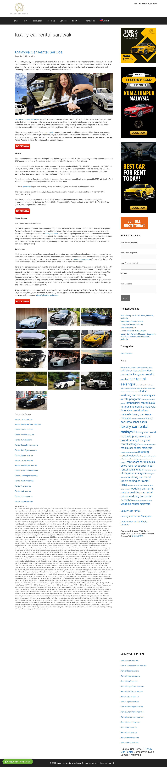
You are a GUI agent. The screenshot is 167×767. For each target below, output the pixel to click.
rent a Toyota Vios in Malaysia (97, 585)
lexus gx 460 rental (58, 554)
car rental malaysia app (83, 524)
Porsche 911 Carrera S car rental (53, 565)
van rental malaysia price (52, 605)
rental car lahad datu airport (54, 589)
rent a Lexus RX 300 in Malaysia (40, 580)
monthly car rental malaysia (129, 452)
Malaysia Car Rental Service (38, 52)
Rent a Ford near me (23, 486)
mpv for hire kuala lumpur (64, 563)
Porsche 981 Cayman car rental (75, 565)
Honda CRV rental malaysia (56, 539)
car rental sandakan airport (57, 526)
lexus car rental (71, 552)
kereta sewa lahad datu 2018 (62, 546)
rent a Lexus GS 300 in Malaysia (99, 576)
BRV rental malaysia (73, 517)
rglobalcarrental (101, 589)
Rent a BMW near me (23, 440)
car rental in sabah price (89, 519)
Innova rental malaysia (36, 541)
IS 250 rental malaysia (68, 541)
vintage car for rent (150, 470)
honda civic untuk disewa (37, 539)
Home (15, 21)
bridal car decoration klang (137, 370)
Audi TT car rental (69, 509)
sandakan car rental (91, 591)
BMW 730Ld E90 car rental (87, 513)
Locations (76, 21)
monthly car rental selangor (38, 563)
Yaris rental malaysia (41, 609)
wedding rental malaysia (135, 503)
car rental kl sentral (51, 522)
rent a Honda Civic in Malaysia (32, 574)
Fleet (25, 21)
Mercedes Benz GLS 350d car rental (27, 561)
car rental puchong (28, 526)
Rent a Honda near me (24, 496)
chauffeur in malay (28, 530)
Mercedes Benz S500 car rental (51, 561)
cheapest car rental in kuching (25, 533)
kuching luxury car (26, 552)
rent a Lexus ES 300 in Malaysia (76, 576)
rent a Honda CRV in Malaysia (54, 574)
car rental (49, 132)
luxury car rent (22, 506)
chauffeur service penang (83, 530)
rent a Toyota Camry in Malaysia (101, 583)
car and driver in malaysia (28, 519)
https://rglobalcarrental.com (47, 295)
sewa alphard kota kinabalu (31, 594)
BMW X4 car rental (90, 515)
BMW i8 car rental (36, 515)
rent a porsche (75, 580)
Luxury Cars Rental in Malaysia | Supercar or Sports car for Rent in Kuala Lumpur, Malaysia (138, 336)
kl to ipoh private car (60, 548)
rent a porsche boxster (88, 580)
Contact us (90, 21)
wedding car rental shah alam (142, 500)
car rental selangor (98, 526)
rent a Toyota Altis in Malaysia (79, 583)
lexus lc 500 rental (72, 554)
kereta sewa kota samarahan (68, 544)
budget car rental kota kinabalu (91, 517)
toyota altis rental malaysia (75, 598)
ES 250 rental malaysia (94, 533)
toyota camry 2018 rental (93, 598)
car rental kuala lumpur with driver (44, 524)
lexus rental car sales (102, 554)
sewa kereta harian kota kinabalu (75, 594)
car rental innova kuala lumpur (25, 522)
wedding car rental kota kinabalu (75, 607)
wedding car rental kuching (96, 607)
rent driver (102, 587)
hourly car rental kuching (75, 539)
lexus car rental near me (86, 552)
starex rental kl (99, 596)
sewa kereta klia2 (93, 594)
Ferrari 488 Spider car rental (61, 535)
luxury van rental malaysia (147, 444)
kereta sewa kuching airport (88, 544)
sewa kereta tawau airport (45, 596)
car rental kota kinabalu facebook (81, 522)
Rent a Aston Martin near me (26, 470)
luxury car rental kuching (94, 557)
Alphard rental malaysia (42, 509)
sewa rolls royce (130, 465)
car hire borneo (75, 519)
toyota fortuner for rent (66, 600)
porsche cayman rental (23, 567)
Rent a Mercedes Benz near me (28, 424)
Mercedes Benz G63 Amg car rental (96, 559)
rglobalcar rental (89, 589)
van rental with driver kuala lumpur (73, 605)
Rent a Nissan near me (24, 430)
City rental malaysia (43, 533)
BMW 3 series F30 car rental (72, 511)
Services (63, 21)
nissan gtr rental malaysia (148, 456)
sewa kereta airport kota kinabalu (52, 594)
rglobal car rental (70, 589)
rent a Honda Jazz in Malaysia (96, 574)
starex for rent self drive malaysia (82, 596)
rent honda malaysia (37, 589)
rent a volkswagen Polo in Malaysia (71, 587)
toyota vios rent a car (87, 602)
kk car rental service (30, 548)
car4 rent (91, 528)
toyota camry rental (51, 600)
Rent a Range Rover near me (26, 445)
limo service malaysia (142, 406)
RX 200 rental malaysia (59, 591)
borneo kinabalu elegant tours (39, 517)
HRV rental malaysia (91, 539)
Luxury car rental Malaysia (136, 516)
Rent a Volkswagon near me (26, 465)
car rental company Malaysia (26, 119)
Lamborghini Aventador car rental (54, 552)
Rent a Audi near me (23, 491)
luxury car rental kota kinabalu (75, 557)
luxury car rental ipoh (138, 418)
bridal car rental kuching (58, 517)
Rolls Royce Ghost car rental (41, 591)
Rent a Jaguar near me (24, 455)
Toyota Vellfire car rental (46, 602)
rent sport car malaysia (141, 461)
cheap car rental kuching (101, 530)
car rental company (82, 259)
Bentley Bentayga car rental (31, 511)
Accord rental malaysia (25, 509)
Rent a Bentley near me (24, 481)
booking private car (21, 517)
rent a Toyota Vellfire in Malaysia (75, 585)
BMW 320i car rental (90, 511)
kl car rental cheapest (45, 548)
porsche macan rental (48, 567)
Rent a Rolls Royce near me (26, 450)
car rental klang (64, 522)
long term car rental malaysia (38, 557)
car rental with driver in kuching (33, 528)
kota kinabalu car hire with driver (79, 548)
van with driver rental (92, 605)
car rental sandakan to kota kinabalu (79, 526)
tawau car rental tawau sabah (37, 598)
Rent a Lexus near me (23, 419)
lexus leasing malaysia (86, 554)
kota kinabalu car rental (98, 548)
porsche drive (36, 567)
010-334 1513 (137, 536)
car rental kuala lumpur (101, 522)
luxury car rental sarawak (34, 559)
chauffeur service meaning (64, 530)
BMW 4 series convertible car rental (32, 513)
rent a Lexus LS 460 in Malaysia (92, 578)
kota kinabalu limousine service (46, 550)
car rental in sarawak (105, 519)
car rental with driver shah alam (77, 528)
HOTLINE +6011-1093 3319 (145, 4)
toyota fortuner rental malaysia (85, 600)
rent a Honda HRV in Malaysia (75, 574)
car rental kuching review (65, 524)
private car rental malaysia (35, 570)
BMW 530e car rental (52, 513)
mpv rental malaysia (98, 563)
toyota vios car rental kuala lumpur (67, 602)
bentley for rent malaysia (128, 367)
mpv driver (51, 563)
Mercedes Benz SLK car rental (94, 561)
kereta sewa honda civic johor (31, 544)
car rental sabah (41, 526)
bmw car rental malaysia (144, 367)
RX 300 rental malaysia (76, 591)
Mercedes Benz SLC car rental (73, 561)
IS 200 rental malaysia (52, 541)
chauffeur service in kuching (45, 530)
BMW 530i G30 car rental (68, 513)
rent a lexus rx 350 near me (60, 580)
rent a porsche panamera (36, 583)
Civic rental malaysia (58, 533)
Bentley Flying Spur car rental (52, 511)
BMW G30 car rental (22, 515)
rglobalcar (80, 589)
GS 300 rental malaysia (41, 537)
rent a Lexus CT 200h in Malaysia (30, 576)
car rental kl (40, 522)
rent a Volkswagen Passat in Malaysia (45, 587)
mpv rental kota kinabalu (81, 563)
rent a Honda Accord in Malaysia (61, 572)
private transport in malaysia (54, 570)
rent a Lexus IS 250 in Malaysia (70, 578)
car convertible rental (62, 519)
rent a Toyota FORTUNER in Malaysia (28, 585)
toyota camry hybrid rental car (33, 600)
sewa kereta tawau (28, 596)
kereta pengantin (131, 399)
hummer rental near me (133, 392)
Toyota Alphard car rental (56, 598)
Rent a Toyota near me (24, 460)
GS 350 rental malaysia (58, 537)
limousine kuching (21, 557)
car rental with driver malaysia (55, 528)
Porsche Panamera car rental (67, 567)
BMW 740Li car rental (104, 513)
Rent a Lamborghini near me (26, 476)
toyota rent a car (101, 600)
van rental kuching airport (34, 605)
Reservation (37, 21)
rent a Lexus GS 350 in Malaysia (26, 578)
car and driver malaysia (46, 519)
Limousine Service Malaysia (132, 324)
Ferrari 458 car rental (44, 535)
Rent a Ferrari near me (24, 501)
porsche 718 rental (35, 565)
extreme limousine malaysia (144, 385)
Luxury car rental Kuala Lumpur (133, 331)
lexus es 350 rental (44, 554)
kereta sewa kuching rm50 (43, 546)
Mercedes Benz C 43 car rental (73, 559)
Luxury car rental (130, 510)
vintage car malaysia (133, 473)
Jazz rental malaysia (83, 541)
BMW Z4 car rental (104, 515)
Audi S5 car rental (57, 509)
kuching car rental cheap (66, 550)
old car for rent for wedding (129, 459)
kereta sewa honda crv (50, 544)
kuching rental (37, 552)
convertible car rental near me (76, 533)
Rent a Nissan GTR (128, 328)
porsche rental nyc (84, 567)
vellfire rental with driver (30, 607)
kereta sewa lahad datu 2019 (83, 546)
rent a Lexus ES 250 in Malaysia (53, 576)
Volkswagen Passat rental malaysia (51, 607)
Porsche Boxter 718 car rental (97, 565)
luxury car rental (51, 233)
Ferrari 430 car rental (29, 535)
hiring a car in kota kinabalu (91, 537)
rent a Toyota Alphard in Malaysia (56, 583)
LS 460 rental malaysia (56, 557)
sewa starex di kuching (62, 596)
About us (51, 21)
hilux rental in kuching (73, 537)
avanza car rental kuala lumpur (86, 509)
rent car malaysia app (91, 587)
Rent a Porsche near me (24, 435)
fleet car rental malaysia (99, 535)
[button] (17, 761)
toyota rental (33, 602)
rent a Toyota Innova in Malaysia (52, 585)
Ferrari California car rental (81, 535)
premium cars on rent (98, 567)
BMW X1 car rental (77, 515)
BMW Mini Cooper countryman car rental (56, 515)
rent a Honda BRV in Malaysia (83, 572)
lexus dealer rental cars (30, 554)
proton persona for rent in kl (74, 570)
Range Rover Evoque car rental (95, 570)
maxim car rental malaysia (53, 559)
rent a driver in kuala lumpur (39, 572)
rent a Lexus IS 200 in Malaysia (48, 578)
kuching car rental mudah (84, 550)
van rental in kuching (102, 602)
